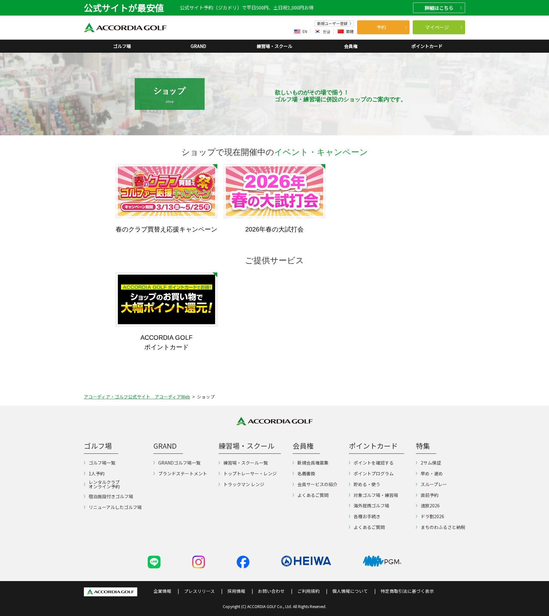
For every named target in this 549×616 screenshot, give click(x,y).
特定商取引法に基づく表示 (407, 591)
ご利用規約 (308, 591)
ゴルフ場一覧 (102, 462)
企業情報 (162, 591)
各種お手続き (367, 516)
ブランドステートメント (182, 473)
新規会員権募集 (313, 462)
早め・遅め (432, 473)
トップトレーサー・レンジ (250, 473)
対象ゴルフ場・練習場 (376, 495)
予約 (381, 27)
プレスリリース (199, 591)
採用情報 (236, 591)
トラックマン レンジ (243, 484)
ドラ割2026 (432, 516)
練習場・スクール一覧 (245, 462)
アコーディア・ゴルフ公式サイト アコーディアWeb (137, 396)
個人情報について (350, 591)
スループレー (434, 484)
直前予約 (429, 495)
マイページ (437, 27)
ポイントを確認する (374, 462)
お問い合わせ (271, 591)
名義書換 (306, 473)
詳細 (439, 7)
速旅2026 (430, 505)
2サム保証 (431, 462)
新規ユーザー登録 (332, 23)
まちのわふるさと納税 (443, 527)
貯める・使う (367, 484)
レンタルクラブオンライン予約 (104, 484)
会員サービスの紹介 (317, 484)
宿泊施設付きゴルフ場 (111, 496)
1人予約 (97, 473)
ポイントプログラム (374, 473)
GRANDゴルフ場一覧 (179, 462)
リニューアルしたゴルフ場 (115, 507)
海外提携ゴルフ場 (371, 505)
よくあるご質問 (313, 495)
